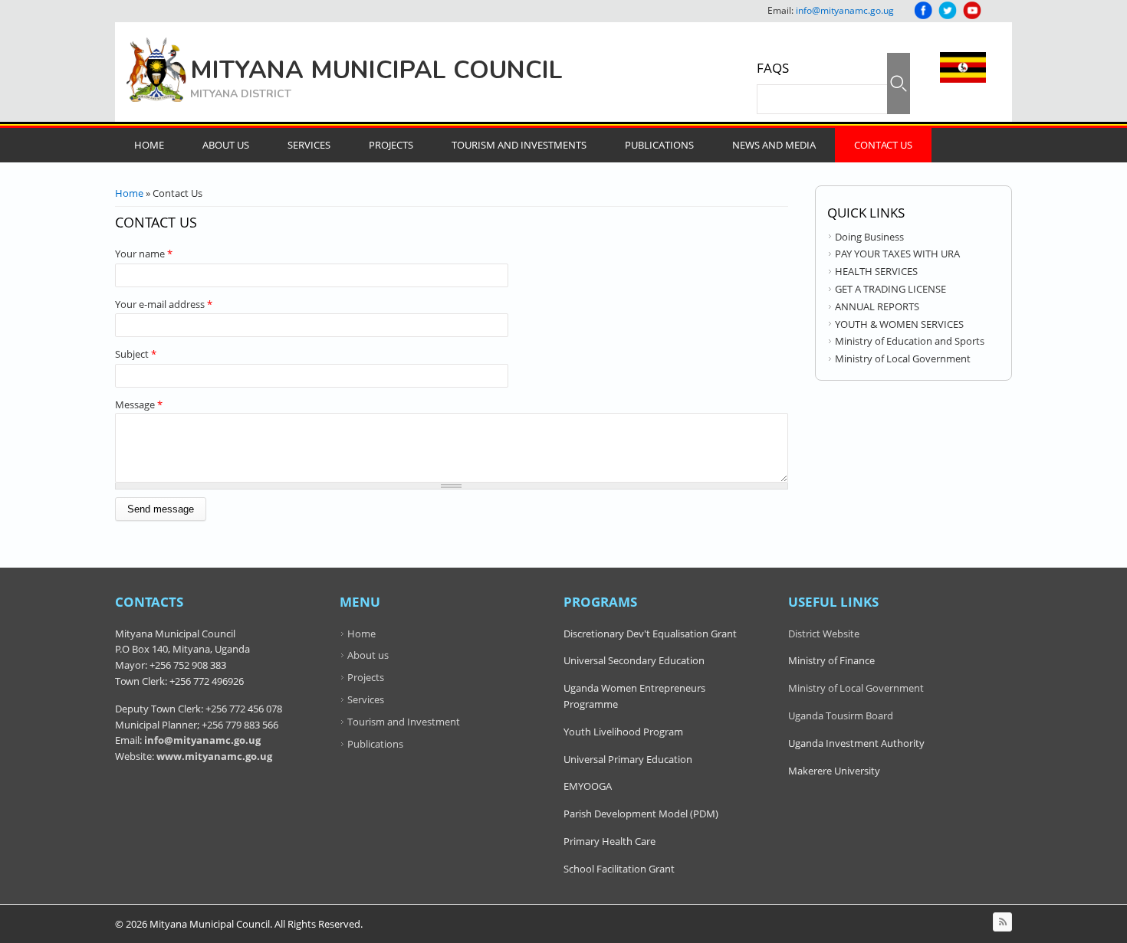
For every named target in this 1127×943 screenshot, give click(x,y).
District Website (823, 633)
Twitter (947, 10)
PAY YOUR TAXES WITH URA (897, 253)
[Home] (156, 70)
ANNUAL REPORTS (877, 306)
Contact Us (883, 145)
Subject (135, 354)
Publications (659, 145)
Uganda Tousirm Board (840, 715)
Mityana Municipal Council (376, 70)
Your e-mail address (163, 304)
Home (149, 145)
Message (139, 404)
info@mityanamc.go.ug (845, 10)
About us (368, 655)
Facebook (923, 10)
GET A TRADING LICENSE (890, 289)
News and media (774, 145)
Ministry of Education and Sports (909, 341)
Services (309, 145)
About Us (225, 145)
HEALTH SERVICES (876, 271)
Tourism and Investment (403, 722)
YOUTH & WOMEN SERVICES (899, 324)
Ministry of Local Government (903, 358)
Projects (391, 145)
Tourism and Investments (519, 145)
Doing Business (869, 237)
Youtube (972, 10)
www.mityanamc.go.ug (214, 756)
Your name (143, 253)
